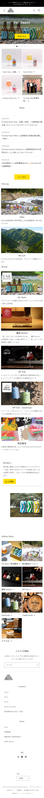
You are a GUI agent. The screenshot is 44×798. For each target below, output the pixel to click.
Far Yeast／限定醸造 (10, 564)
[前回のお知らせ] (4, 3)
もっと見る (22, 177)
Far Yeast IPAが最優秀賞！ (31, 99)
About (6, 692)
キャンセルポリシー (27, 793)
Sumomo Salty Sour (10, 98)
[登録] (37, 665)
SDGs (6, 727)
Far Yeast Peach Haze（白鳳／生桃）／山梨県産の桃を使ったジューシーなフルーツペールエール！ (22, 123)
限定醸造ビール (28, 564)
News (6, 697)
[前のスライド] (13, 46)
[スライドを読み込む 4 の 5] (24, 46)
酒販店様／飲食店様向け (12, 737)
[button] (4, 10)
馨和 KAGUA (6, 589)
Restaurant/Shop (10, 707)
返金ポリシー (11, 790)
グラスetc (6, 641)
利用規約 (19, 790)
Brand (6, 702)
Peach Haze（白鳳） (10, 72)
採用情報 (7, 732)
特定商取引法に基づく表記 (13, 711)
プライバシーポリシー (36, 787)
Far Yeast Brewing (11, 787)
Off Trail (25, 589)
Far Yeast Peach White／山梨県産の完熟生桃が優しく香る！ (21, 137)
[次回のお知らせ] (40, 3)
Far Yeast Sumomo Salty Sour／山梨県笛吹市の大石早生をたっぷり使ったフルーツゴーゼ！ (21, 151)
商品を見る (22, 36)
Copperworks (27, 615)
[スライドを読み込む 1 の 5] (17, 46)
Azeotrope (6, 615)
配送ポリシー (16, 793)
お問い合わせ (9, 741)
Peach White (27, 72)
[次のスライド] (30, 46)
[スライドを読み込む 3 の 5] (22, 46)
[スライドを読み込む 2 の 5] (19, 46)
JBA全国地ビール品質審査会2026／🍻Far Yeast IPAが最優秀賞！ (21, 164)
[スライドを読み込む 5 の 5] (27, 46)
